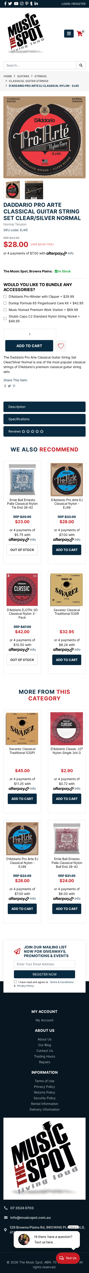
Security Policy (45, 1098)
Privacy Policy (25, 985)
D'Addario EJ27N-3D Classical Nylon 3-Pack (22, 614)
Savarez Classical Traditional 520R (67, 612)
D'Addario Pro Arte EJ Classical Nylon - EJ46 (67, 504)
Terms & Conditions (62, 982)
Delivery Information (45, 1109)
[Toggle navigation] (69, 34)
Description (16, 407)
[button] (60, 345)
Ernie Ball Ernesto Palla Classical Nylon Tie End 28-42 (22, 504)
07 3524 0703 (22, 1208)
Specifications (18, 419)
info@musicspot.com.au (30, 1217)
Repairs (44, 1062)
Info (70, 253)
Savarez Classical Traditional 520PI (22, 751)
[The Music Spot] (25, 33)
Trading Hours (44, 1056)
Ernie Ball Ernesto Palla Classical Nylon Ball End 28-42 (67, 862)
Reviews (15, 431)
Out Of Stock (22, 550)
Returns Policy (44, 1092)
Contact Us (44, 1051)
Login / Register (74, 3)
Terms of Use (44, 1081)
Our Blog (44, 1045)
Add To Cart (29, 345)
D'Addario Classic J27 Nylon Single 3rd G (67, 751)
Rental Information (44, 1104)
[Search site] (81, 65)
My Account (44, 1020)
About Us (44, 1039)
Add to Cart (67, 550)
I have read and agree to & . (44, 984)
